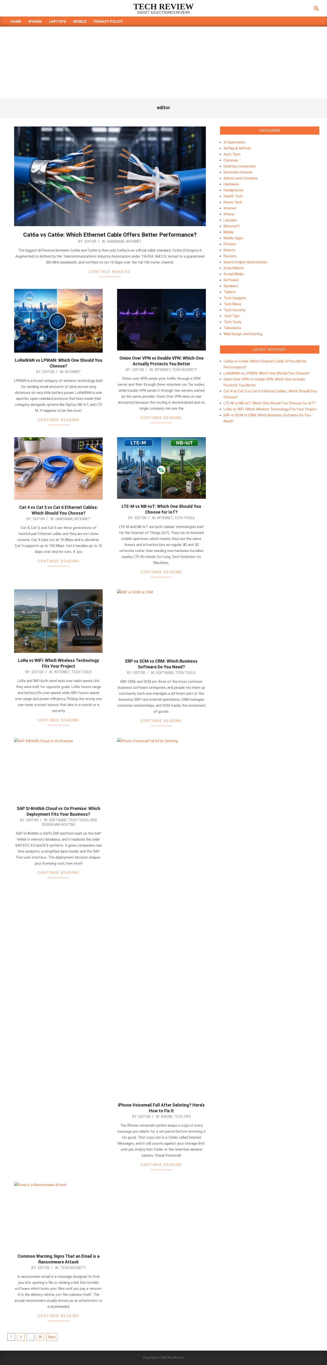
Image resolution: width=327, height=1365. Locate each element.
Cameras (231, 160)
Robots (229, 250)
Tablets (230, 292)
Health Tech (233, 196)
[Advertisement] (163, 62)
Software (165, 673)
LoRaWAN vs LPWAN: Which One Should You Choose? (267, 373)
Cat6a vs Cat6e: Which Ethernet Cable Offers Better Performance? (110, 234)
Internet (134, 241)
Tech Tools (184, 518)
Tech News (232, 304)
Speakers (231, 286)
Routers (230, 256)
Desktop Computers (240, 166)
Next (52, 1337)
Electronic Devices (238, 172)
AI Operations (234, 142)
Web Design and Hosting (243, 334)
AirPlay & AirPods (237, 148)
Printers (230, 244)
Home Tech (233, 202)
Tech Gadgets (235, 298)
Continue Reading (110, 272)
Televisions (232, 328)
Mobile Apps (233, 238)
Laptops (230, 220)
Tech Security (184, 370)
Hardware (116, 241)
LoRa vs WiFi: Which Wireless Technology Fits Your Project (270, 409)
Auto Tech (232, 154)
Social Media (233, 274)
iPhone (167, 1116)
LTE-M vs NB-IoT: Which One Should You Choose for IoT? (270, 403)
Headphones (233, 190)
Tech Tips (182, 1116)
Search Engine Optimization (245, 262)
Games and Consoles (241, 178)
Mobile (229, 232)
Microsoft (232, 226)
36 (40, 1337)
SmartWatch (234, 268)
